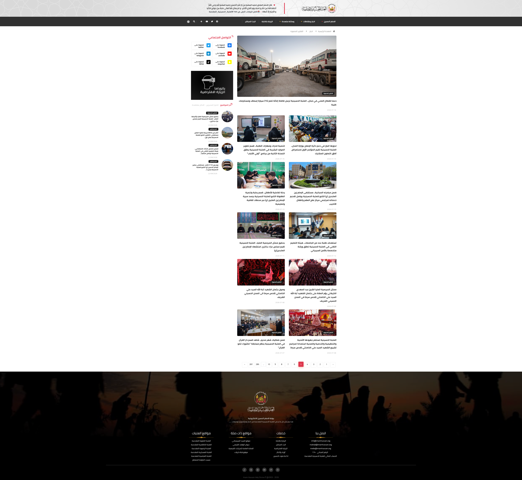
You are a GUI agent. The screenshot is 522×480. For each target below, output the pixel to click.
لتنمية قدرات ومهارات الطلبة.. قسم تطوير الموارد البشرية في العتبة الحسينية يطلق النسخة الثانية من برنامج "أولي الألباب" (264, 149)
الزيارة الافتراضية (281, 448)
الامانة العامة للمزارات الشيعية (241, 448)
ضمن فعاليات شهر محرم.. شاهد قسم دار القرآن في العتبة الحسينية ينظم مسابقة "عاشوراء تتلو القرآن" (261, 344)
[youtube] (206, 21)
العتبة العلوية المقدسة (201, 441)
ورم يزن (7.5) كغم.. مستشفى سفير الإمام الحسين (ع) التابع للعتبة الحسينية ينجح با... (205, 167)
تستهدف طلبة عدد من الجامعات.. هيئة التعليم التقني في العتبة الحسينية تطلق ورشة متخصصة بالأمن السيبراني (313, 246)
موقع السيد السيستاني (241, 441)
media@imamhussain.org (320, 448)
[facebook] (217, 21)
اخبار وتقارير (213, 129)
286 (257, 364)
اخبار (311, 31)
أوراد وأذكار (280, 452)
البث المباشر (250, 21)
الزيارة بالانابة (267, 21)
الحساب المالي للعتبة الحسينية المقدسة (320, 456)
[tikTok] (244, 470)
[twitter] (212, 21)
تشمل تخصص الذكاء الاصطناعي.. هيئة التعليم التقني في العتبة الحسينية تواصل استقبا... (206, 151)
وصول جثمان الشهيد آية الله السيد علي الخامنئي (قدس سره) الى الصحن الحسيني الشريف (264, 293)
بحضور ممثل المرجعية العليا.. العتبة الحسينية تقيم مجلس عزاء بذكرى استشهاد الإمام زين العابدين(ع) (262, 246)
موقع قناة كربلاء (241, 452)
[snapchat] (251, 470)
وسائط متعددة (287, 21)
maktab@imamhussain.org (321, 444)
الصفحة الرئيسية (324, 31)
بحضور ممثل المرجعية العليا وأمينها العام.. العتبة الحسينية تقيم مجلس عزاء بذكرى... (204, 119)
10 (269, 364)
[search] (194, 21)
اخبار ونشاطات (309, 21)
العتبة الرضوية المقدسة (201, 448)
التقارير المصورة (296, 31)
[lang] (188, 21)
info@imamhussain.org (320, 441)
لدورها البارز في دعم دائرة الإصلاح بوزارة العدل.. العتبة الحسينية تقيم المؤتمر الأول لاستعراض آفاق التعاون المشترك (313, 149)
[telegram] (258, 470)
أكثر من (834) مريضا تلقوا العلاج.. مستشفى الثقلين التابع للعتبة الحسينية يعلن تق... (206, 135)
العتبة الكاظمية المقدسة (201, 444)
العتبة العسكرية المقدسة (201, 452)
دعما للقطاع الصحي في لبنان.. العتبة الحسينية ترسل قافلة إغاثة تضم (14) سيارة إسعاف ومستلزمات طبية (287, 103)
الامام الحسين (329, 21)
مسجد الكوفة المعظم (201, 460)
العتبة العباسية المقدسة (201, 456)
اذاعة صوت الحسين (280, 456)
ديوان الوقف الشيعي (241, 444)
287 (251, 364)
